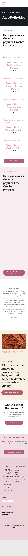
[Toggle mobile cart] (19, 3)
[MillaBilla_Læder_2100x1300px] (14, 335)
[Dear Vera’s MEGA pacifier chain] (8, 222)
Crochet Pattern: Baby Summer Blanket (14, 107)
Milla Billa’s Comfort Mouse (20, 261)
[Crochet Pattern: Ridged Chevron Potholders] (13, 78)
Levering (17, 472)
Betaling (17, 470)
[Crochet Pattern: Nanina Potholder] (14, 120)
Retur (16, 474)
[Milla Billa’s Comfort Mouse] (20, 247)
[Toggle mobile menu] (25, 3)
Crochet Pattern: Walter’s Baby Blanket (14, 65)
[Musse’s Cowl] (20, 202)
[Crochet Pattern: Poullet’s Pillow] (11, 140)
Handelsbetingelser (20, 477)
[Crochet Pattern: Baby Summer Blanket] (14, 99)
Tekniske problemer (20, 479)
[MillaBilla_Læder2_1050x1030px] (14, 351)
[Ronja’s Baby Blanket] (8, 202)
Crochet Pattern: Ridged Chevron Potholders (14, 86)
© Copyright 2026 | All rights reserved (11, 525)
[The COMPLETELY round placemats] (20, 222)
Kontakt (17, 481)
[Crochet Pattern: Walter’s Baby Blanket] (13, 57)
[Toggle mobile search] (22, 3)
